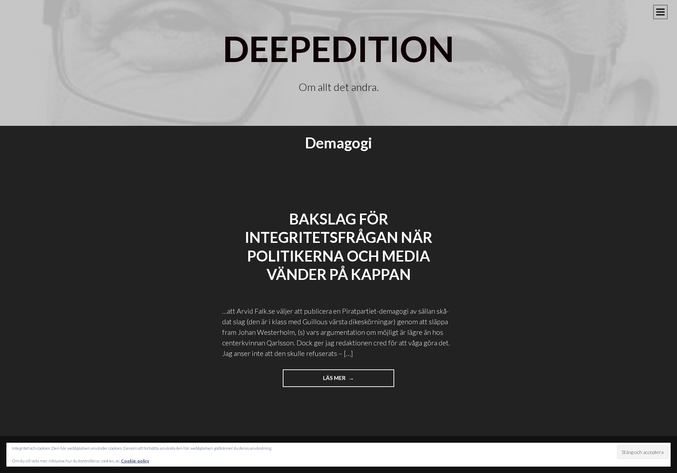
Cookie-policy (135, 460)
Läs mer (344, 380)
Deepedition (338, 48)
